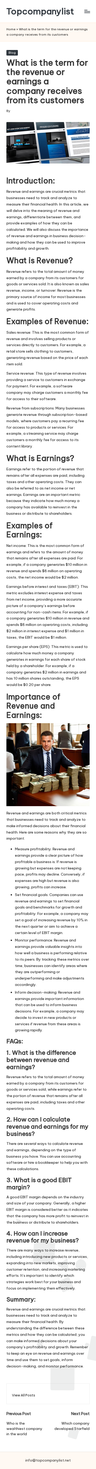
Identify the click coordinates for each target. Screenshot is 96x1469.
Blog (12, 53)
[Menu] (87, 11)
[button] (23, 1395)
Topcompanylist (40, 11)
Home (10, 29)
